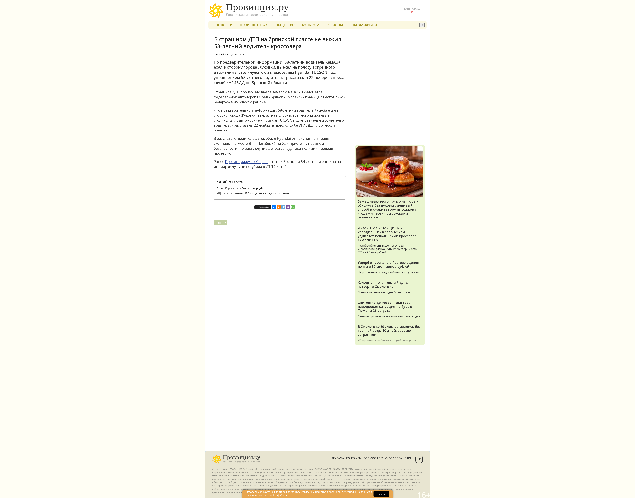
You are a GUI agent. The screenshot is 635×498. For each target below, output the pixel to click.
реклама (338, 458)
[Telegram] (283, 207)
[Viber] (288, 207)
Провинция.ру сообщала (246, 161)
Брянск (220, 223)
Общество (285, 25)
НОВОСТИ (224, 25)
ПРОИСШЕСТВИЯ (254, 25)
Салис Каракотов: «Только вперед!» (239, 188)
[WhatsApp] (293, 207)
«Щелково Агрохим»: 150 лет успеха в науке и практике (252, 193)
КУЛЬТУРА (310, 25)
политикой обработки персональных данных (342, 492)
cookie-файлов (278, 495)
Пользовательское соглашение (387, 458)
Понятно (381, 494)
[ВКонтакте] (274, 207)
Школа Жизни (363, 25)
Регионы (335, 25)
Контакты (353, 458)
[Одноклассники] (279, 207)
